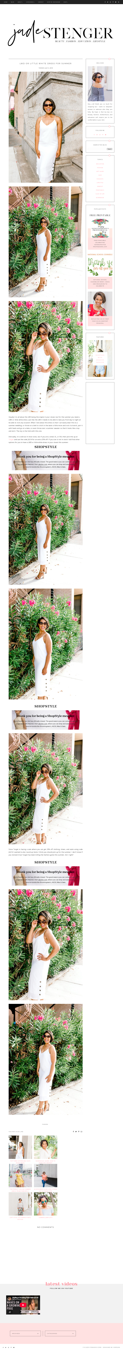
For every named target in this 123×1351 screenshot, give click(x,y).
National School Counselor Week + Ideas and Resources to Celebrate (100, 283)
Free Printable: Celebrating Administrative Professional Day (100, 243)
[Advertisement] (100, 413)
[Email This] (81, 1132)
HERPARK (116, 1347)
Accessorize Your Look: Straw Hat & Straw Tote (45, 1190)
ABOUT (20, 2)
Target (11, 440)
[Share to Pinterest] (79, 1132)
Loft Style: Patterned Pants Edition (20, 1218)
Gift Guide (100, 171)
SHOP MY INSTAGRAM (53, 2)
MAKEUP (100, 186)
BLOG (12, 2)
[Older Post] (82, 1269)
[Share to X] (76, 1132)
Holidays (100, 179)
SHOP (65, 2)
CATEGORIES (30, 2)
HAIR (100, 175)
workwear (100, 197)
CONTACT (41, 2)
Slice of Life (100, 194)
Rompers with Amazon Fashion (100, 358)
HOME (6, 2)
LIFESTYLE (100, 182)
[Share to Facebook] (73, 1132)
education (100, 164)
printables (100, 190)
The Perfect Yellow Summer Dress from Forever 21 (20, 1190)
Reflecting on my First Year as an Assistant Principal (100, 321)
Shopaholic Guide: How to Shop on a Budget (45, 1162)
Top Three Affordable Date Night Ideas (20, 1162)
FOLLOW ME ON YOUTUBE (61, 1288)
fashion (45, 1124)
